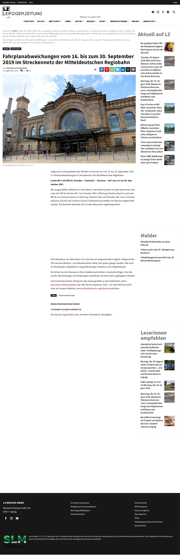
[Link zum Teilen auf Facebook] (101, 69)
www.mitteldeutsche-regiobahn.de (93, 288)
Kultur (78, 21)
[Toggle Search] (174, 12)
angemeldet (68, 314)
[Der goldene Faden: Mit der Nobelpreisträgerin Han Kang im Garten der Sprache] (169, 48)
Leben (67, 21)
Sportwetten (140, 514)
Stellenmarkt (22, 2)
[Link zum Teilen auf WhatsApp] (112, 69)
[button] (45, 21)
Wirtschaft (54, 21)
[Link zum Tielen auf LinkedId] (122, 69)
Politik (40, 21)
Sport (102, 21)
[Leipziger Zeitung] (22, 12)
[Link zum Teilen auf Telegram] (117, 69)
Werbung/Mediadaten (80, 510)
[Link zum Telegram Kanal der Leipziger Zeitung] (168, 12)
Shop (31, 2)
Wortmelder (15, 49)
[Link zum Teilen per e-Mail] (128, 69)
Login (175, 2)
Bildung (90, 21)
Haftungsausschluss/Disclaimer (149, 521)
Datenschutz (140, 525)
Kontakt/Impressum (80, 502)
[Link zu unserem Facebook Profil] (163, 12)
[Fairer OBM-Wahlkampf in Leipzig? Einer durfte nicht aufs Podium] (169, 160)
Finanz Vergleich (142, 510)
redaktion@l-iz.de (9, 42)
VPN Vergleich (141, 506)
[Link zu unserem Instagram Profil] (157, 12)
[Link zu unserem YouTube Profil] (152, 12)
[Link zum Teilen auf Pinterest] (107, 69)
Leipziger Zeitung (9, 2)
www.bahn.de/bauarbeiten (63, 284)
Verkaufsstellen (78, 514)
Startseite (29, 21)
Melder (135, 21)
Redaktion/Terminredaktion (83, 506)
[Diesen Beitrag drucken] (133, 69)
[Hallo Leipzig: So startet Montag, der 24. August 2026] (169, 385)
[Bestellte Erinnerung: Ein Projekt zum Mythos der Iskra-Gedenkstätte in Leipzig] (169, 422)
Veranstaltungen (118, 21)
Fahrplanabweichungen (67, 295)
